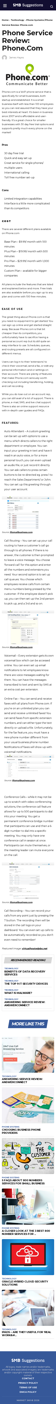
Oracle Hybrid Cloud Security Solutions (25, 1283)
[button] (5, 4)
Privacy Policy (28, 1383)
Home (5, 20)
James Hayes (16, 57)
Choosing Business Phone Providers (21, 1131)
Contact (28, 1378)
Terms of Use (28, 1387)
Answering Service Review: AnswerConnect (24, 1004)
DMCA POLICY (28, 1392)
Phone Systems (35, 20)
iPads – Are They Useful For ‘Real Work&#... (26, 1334)
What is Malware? (18, 992)
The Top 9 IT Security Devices (26, 983)
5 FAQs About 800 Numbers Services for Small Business (23, 1182)
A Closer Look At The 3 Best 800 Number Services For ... (26, 1232)
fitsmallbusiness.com (21, 532)
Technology (17, 20)
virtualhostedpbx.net (34, 948)
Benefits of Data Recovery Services (24, 973)
